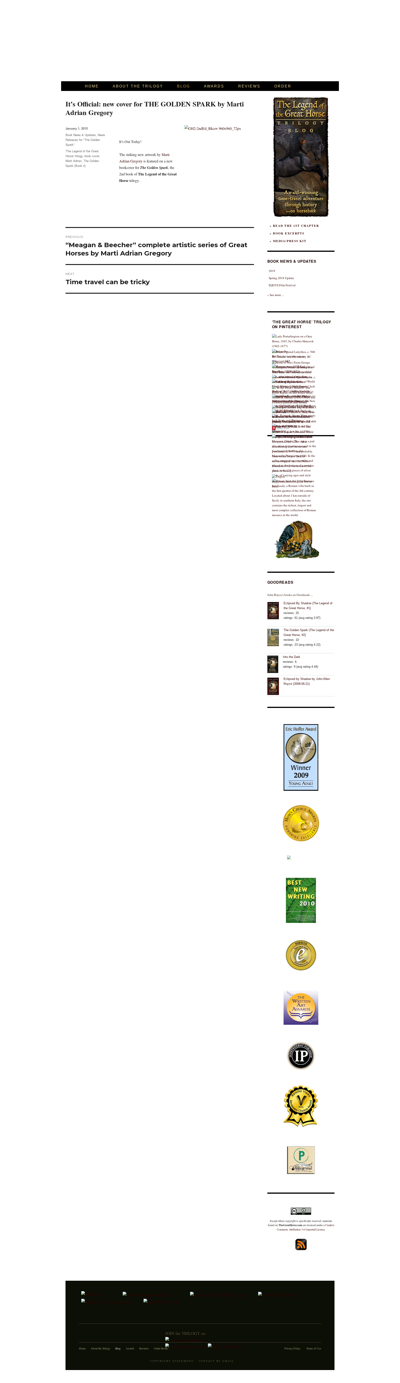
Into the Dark (291, 657)
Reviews (144, 1348)
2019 (272, 271)
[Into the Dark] (275, 663)
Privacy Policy (292, 1348)
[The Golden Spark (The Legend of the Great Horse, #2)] (275, 637)
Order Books (161, 1348)
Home (82, 1348)
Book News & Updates (81, 135)
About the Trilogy (100, 1348)
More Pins (282, 428)
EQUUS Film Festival (282, 285)
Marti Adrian (74, 161)
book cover (91, 156)
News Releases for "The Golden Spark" (85, 140)
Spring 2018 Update (281, 278)
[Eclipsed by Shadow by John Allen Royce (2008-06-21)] (275, 685)
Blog (118, 1348)
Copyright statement (172, 1361)
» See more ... (275, 295)
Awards (130, 1348)
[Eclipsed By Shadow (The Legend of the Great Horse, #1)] (275, 610)
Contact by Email (216, 1361)
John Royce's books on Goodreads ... (290, 595)
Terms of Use (313, 1348)
